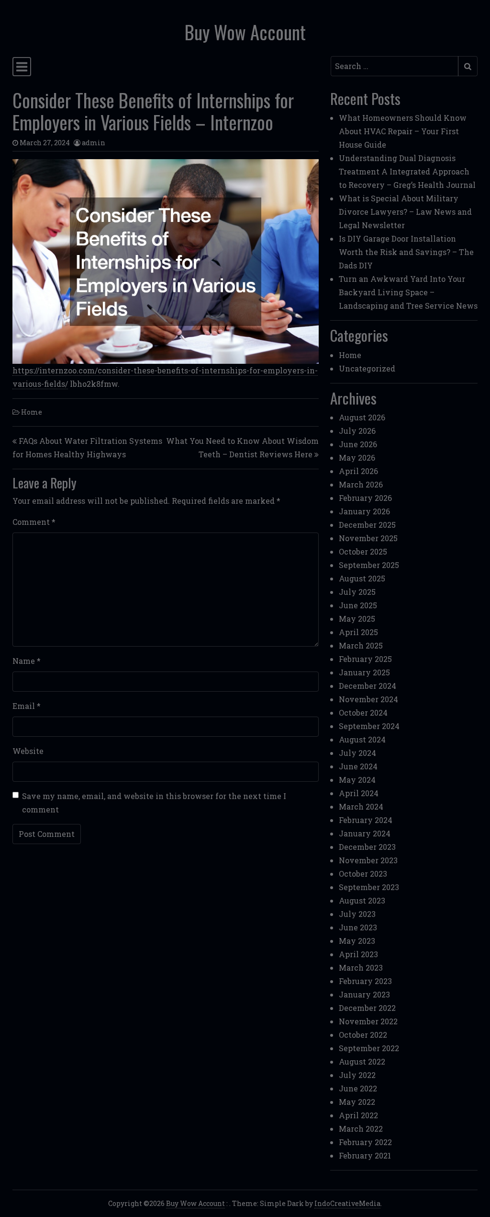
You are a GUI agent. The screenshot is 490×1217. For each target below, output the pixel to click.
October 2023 (363, 874)
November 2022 (368, 1021)
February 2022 (365, 1142)
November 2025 (368, 538)
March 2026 (361, 484)
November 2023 (368, 860)
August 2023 (362, 900)
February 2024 (365, 820)
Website (28, 751)
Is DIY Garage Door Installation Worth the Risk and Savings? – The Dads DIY (406, 251)
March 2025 (361, 645)
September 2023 (369, 887)
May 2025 (357, 619)
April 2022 (358, 1115)
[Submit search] (468, 66)
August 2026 (362, 417)
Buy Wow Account (245, 32)
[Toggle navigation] (21, 66)
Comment (34, 522)
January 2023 (364, 994)
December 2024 (367, 686)
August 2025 (362, 578)
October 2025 (363, 551)
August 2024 (362, 739)
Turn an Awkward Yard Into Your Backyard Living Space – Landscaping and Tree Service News (408, 292)
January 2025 (364, 672)
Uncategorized (367, 368)
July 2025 (357, 592)
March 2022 (361, 1129)
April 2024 (359, 793)
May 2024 (357, 780)
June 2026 (358, 444)
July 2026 (357, 431)
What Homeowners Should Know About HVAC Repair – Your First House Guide (403, 131)
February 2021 (365, 1155)
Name (26, 661)
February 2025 (365, 659)
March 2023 (361, 967)
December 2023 (367, 847)
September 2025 (369, 565)
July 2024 (357, 753)
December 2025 (367, 525)
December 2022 (367, 1008)
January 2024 (364, 833)
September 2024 (369, 726)
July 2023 (357, 914)
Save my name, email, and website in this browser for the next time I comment (154, 802)
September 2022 (369, 1048)
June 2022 (358, 1088)
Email (26, 706)
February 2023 (365, 981)
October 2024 (363, 712)
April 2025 (358, 632)
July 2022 (357, 1075)
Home (31, 412)
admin (93, 142)
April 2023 (358, 954)
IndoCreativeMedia (347, 1203)
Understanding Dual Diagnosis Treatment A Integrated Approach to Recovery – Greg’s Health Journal (407, 171)
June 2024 (358, 766)
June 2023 (358, 927)
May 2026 (357, 457)
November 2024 (368, 699)
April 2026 (358, 471)
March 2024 (361, 806)
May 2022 (357, 1102)
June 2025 (358, 605)
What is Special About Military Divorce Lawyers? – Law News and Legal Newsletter (405, 211)
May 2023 (357, 941)
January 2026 (364, 511)
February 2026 (365, 498)
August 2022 (362, 1061)
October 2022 (363, 1035)
